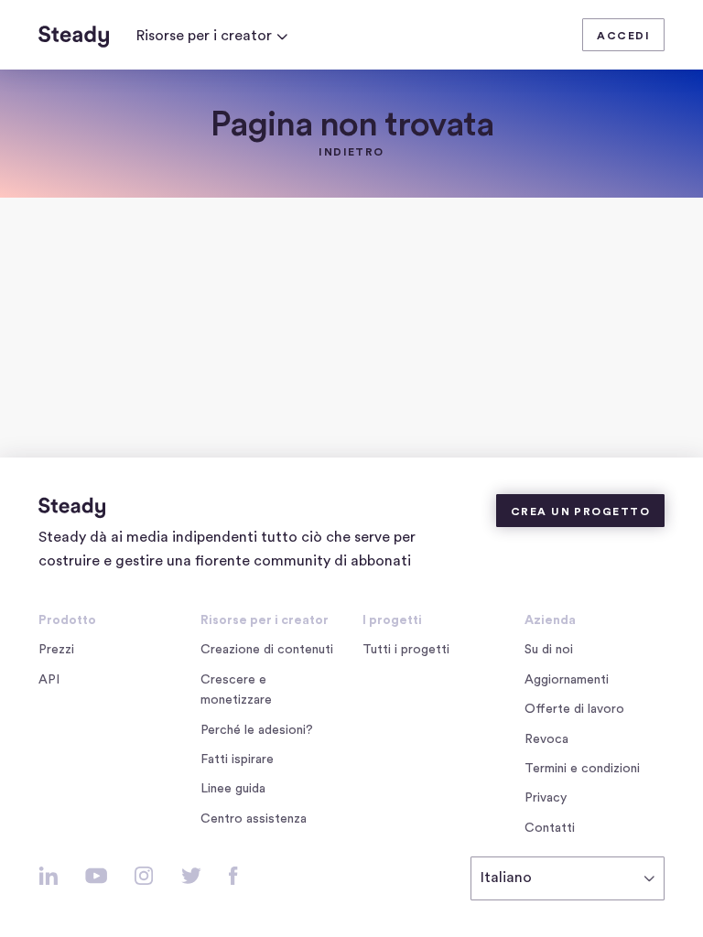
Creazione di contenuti (266, 649)
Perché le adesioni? (256, 730)
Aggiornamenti (567, 679)
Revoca (546, 739)
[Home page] (73, 36)
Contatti (550, 828)
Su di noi (549, 649)
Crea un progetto (580, 511)
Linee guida (232, 788)
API (48, 679)
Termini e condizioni (582, 768)
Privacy (546, 798)
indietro (351, 151)
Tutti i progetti (405, 649)
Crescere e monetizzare (236, 689)
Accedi (623, 35)
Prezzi (56, 649)
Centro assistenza (253, 819)
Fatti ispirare (237, 759)
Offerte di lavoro (578, 710)
